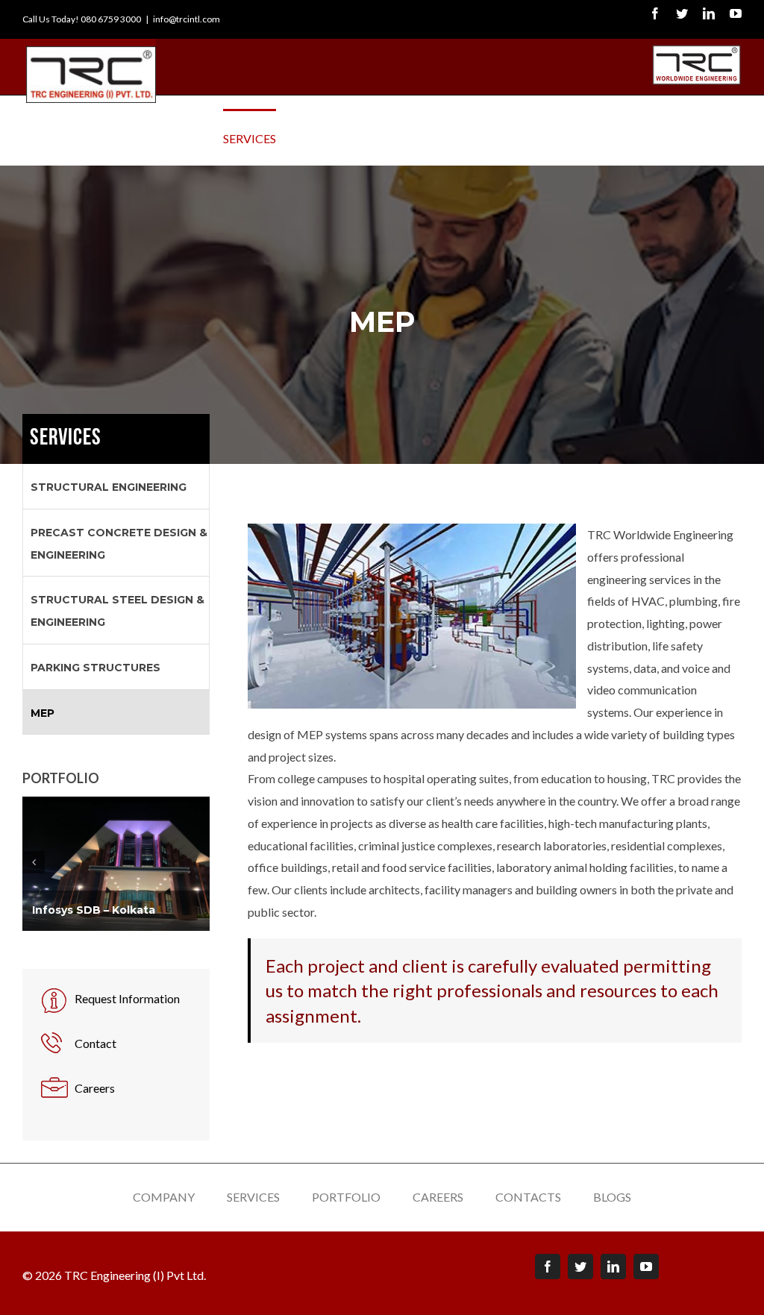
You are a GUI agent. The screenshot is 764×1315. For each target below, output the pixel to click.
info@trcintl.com (186, 19)
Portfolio (346, 1197)
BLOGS (612, 1197)
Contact (95, 1043)
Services (253, 1197)
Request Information (127, 998)
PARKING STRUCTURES (95, 667)
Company (164, 1197)
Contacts (528, 1197)
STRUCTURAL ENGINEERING (109, 487)
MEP (42, 713)
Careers (95, 1088)
